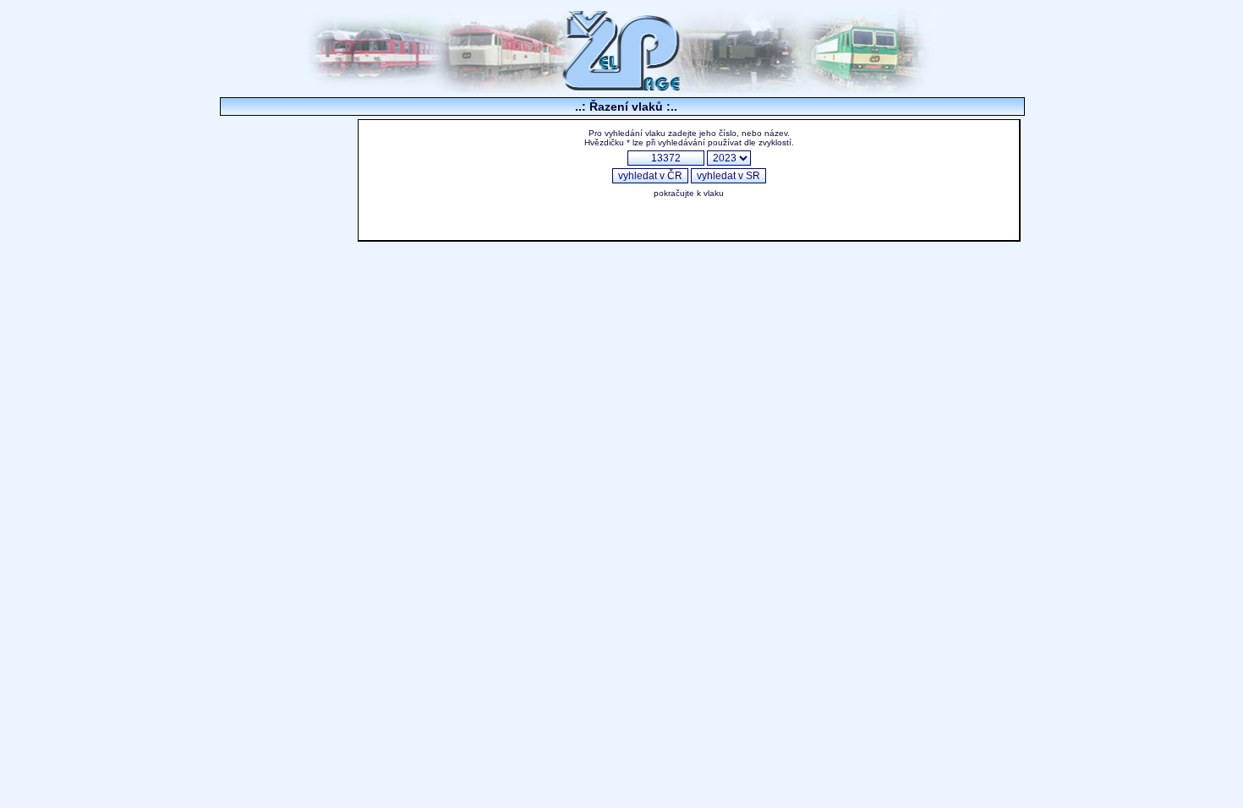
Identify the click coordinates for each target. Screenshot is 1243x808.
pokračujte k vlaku (689, 193)
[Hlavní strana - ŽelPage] (621, 88)
